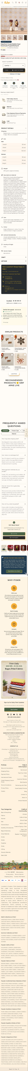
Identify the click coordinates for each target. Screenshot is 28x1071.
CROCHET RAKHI (5, 921)
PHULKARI (11, 951)
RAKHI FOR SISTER (15, 927)
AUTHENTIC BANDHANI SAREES (9, 1013)
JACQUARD (4, 949)
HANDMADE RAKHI (6, 919)
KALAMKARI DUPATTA (13, 1029)
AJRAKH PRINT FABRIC (16, 963)
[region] (14, 316)
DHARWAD (4, 951)
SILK (16, 955)
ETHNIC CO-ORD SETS (15, 1043)
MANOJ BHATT (10, 92)
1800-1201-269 (12, 752)
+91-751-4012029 (18, 283)
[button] (2, 2)
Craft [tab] (24, 430)
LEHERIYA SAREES (6, 1020)
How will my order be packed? (10, 504)
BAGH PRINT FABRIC (6, 965)
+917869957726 (8, 278)
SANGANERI (11, 949)
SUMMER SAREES (16, 935)
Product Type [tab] (15, 430)
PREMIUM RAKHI (15, 921)
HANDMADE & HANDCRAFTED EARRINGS (12, 1056)
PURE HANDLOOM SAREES (8, 1011)
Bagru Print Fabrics (14, 669)
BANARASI (8, 957)
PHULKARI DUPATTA (7, 1027)
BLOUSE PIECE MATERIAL (19, 1064)
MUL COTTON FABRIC (7, 967)
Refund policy (19, 872)
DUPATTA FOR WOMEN (7, 1025)
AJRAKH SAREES (21, 1011)
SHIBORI (15, 953)
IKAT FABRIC (9, 971)
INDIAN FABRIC (5, 963)
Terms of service (19, 874)
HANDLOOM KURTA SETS (8, 1041)
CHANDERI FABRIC (19, 967)
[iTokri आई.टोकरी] (7, 2)
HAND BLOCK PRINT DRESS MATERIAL (11, 995)
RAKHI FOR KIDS (6, 925)
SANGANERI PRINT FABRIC (8, 973)
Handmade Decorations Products (8, 6)
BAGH (12, 955)
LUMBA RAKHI (15, 925)
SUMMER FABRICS (6, 935)
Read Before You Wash (14, 571)
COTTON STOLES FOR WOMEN (15, 1031)
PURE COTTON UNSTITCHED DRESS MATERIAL (14, 1006)
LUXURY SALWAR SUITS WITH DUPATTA (11, 1039)
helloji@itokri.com (9, 288)
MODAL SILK (4, 953)
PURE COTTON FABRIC (19, 965)
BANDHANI (17, 947)
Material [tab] (14, 433)
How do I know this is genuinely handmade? (11, 486)
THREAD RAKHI (15, 923)
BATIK (10, 953)
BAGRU (8, 955)
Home (2, 6)
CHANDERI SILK (19, 951)
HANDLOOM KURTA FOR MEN (15, 1052)
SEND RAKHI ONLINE (18, 919)
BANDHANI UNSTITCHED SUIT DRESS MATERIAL (14, 1004)
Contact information (19, 876)
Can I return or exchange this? (10, 455)
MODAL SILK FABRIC (11, 975)
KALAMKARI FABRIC (19, 971)
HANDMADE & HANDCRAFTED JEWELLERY (12, 1054)
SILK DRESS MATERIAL (18, 1001)
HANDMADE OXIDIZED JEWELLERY (10, 1058)
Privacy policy (9, 874)
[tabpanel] (14, 683)
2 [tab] (13, 697)
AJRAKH (11, 947)
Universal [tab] (5, 430)
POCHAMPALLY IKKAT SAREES (14, 1017)
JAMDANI (18, 949)
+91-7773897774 (9, 283)
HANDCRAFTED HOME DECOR (9, 1045)
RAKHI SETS (23, 923)
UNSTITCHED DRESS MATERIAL (9, 983)
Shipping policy (9, 876)
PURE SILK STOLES (6, 1034)
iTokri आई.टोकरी (10, 872)
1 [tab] (12, 697)
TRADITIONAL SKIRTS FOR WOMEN (10, 1062)
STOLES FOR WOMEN (20, 1025)
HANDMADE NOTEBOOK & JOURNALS (11, 1060)
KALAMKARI (4, 947)
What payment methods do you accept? (11, 470)
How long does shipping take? (10, 438)
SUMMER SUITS (15, 937)
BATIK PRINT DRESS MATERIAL (16, 993)
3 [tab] (14, 697)
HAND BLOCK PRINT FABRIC (8, 969)
